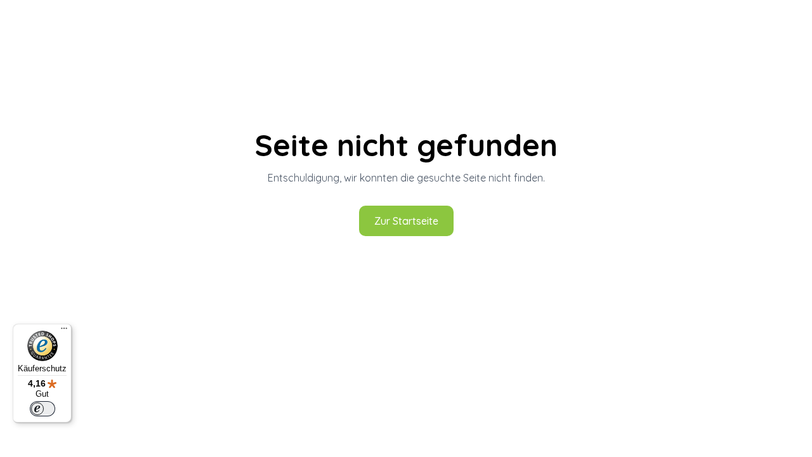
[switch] (42, 408)
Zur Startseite (406, 221)
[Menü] (64, 331)
